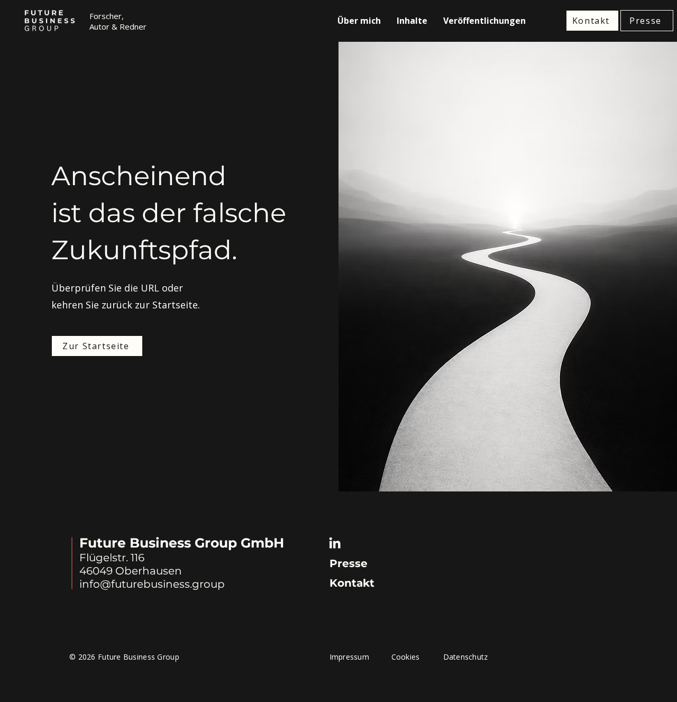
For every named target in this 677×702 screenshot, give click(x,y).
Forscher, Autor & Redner (118, 21)
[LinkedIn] (335, 543)
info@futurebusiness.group (152, 584)
